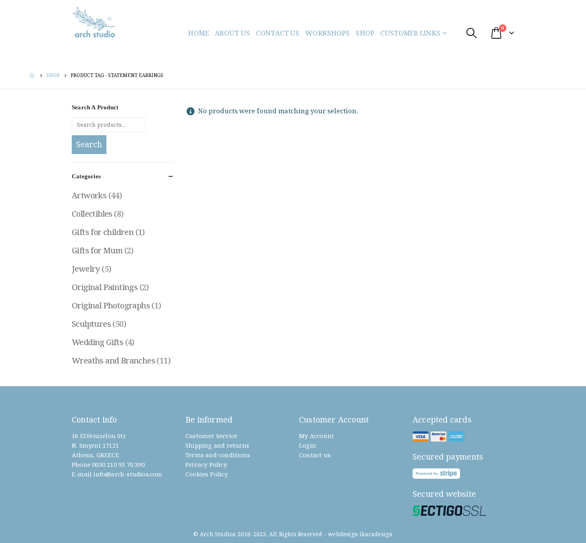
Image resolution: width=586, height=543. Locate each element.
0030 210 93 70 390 (118, 464)
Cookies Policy (206, 474)
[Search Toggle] (471, 33)
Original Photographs (111, 305)
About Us (232, 33)
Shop (365, 33)
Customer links (410, 33)
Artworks (89, 195)
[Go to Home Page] (32, 75)
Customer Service (211, 436)
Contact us (314, 455)
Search (89, 144)
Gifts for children (103, 232)
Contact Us (277, 33)
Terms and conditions (217, 455)
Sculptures (91, 323)
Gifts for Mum (97, 250)
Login (307, 445)
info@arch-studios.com (127, 474)
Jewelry (86, 268)
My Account (316, 436)
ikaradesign (376, 534)
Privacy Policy (206, 464)
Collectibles (92, 213)
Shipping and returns (217, 445)
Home (198, 33)
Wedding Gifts (97, 342)
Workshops (327, 33)
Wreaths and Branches (113, 360)
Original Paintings (105, 287)
